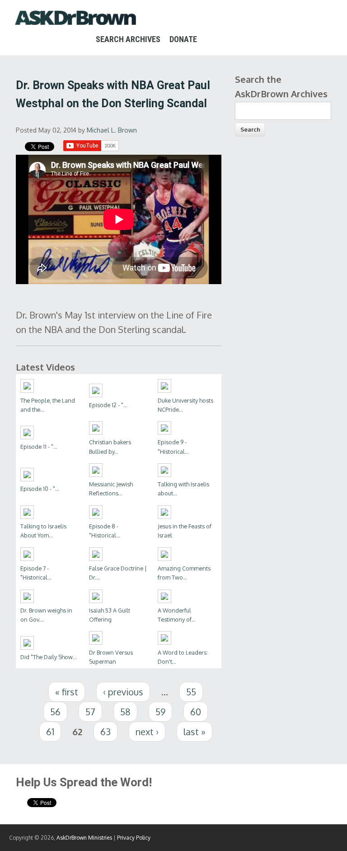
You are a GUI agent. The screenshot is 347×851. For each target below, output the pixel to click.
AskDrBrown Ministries (84, 837)
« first (66, 692)
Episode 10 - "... (39, 488)
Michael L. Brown (112, 130)
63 (105, 731)
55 (191, 692)
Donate (183, 39)
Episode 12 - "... (108, 405)
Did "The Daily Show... (48, 657)
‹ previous (123, 692)
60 (195, 712)
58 (125, 712)
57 (90, 712)
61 (50, 731)
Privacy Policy (133, 837)
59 (160, 712)
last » (194, 731)
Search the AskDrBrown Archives (281, 86)
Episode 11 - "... (38, 446)
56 (55, 712)
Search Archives (128, 39)
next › (147, 731)
